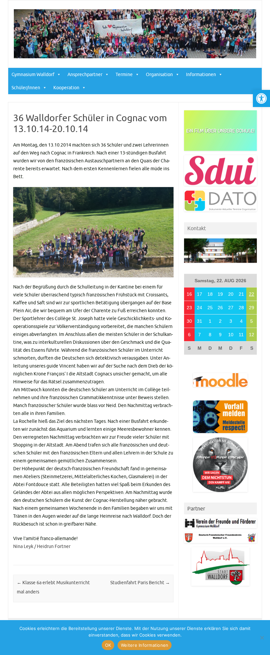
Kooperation (66, 87)
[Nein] (261, 637)
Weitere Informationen (144, 645)
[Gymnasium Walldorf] (135, 56)
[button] (261, 98)
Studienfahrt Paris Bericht (140, 582)
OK (108, 645)
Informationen (201, 74)
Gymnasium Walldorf (33, 74)
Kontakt (196, 228)
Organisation (159, 74)
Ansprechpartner (85, 74)
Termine (124, 74)
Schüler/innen (26, 87)
